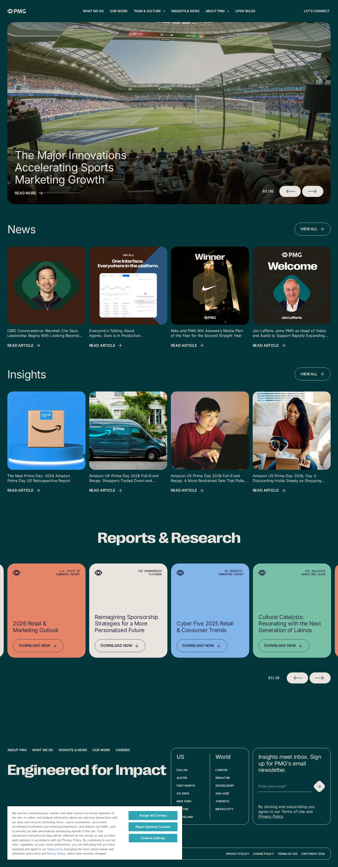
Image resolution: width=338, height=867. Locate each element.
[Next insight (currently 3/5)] (312, 191)
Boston (182, 809)
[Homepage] (16, 11)
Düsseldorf (224, 785)
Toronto (222, 801)
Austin (182, 777)
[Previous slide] (297, 677)
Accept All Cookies (153, 815)
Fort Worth (186, 785)
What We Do (42, 750)
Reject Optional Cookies (152, 827)
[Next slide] (320, 677)
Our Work (101, 750)
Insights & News (73, 750)
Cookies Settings (153, 838)
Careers (123, 750)
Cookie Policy (263, 853)
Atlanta (183, 793)
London (221, 770)
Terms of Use (288, 853)
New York (184, 801)
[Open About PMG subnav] (228, 11)
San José (222, 793)
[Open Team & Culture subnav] (164, 11)
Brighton (222, 777)
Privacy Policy (271, 816)
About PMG (17, 750)
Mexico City (224, 809)
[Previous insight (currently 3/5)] (290, 191)
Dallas (182, 770)
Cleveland (185, 817)
